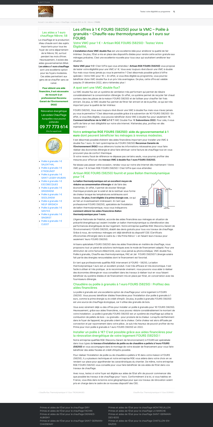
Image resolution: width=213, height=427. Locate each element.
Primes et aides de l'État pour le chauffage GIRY (65, 407)
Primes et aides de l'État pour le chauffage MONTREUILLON (139, 407)
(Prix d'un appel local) (54, 131)
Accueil (41, 22)
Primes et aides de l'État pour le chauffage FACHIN (66, 411)
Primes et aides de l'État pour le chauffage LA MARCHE (137, 411)
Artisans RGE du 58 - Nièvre (82, 22)
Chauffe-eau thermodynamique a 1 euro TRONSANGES (61, 392)
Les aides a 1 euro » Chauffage (57, 22)
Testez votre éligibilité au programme (155, 11)
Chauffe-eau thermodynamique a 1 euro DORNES (153, 392)
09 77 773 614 (45, 2)
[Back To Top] (207, 421)
